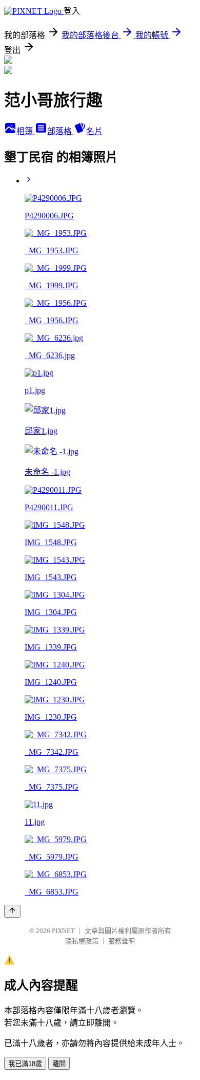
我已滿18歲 (25, 1064)
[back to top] (12, 911)
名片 (94, 131)
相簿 (25, 131)
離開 (59, 1064)
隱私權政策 (81, 941)
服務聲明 (121, 941)
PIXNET (63, 931)
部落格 (60, 131)
